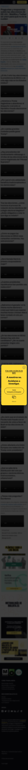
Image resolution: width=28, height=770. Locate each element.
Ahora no (14, 401)
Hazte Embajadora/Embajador (14, 391)
